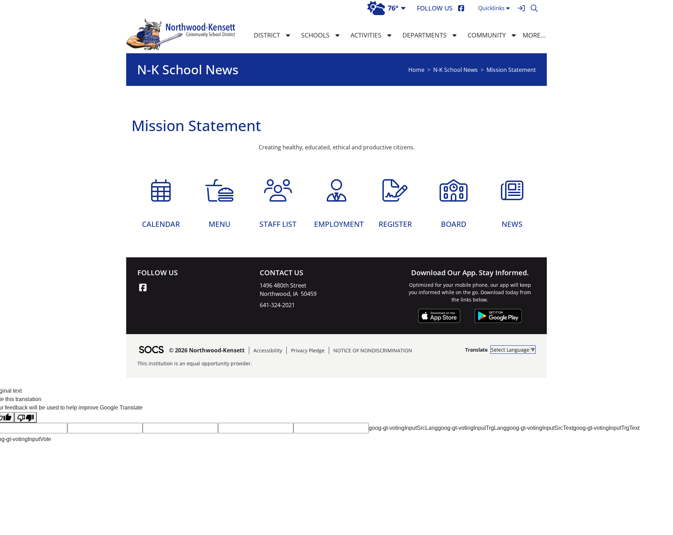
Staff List (278, 223)
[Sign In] (521, 8)
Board (453, 223)
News (512, 223)
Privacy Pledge (308, 350)
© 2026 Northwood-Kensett (207, 350)
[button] (288, 35)
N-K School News (455, 70)
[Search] (534, 8)
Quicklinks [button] (491, 8)
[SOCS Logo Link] (151, 350)
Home (416, 70)
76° (393, 8)
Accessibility (267, 350)
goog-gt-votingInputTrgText (606, 428)
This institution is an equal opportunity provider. (194, 363)
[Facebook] (461, 8)
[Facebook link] (142, 287)
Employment (339, 223)
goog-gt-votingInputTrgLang (472, 428)
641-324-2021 (277, 305)
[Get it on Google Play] (498, 316)
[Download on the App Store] (439, 316)
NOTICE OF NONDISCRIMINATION (372, 350)
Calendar (161, 223)
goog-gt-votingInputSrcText (540, 428)
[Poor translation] (25, 417)
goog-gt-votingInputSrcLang (403, 428)
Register (395, 223)
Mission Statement (511, 70)
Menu (219, 223)
